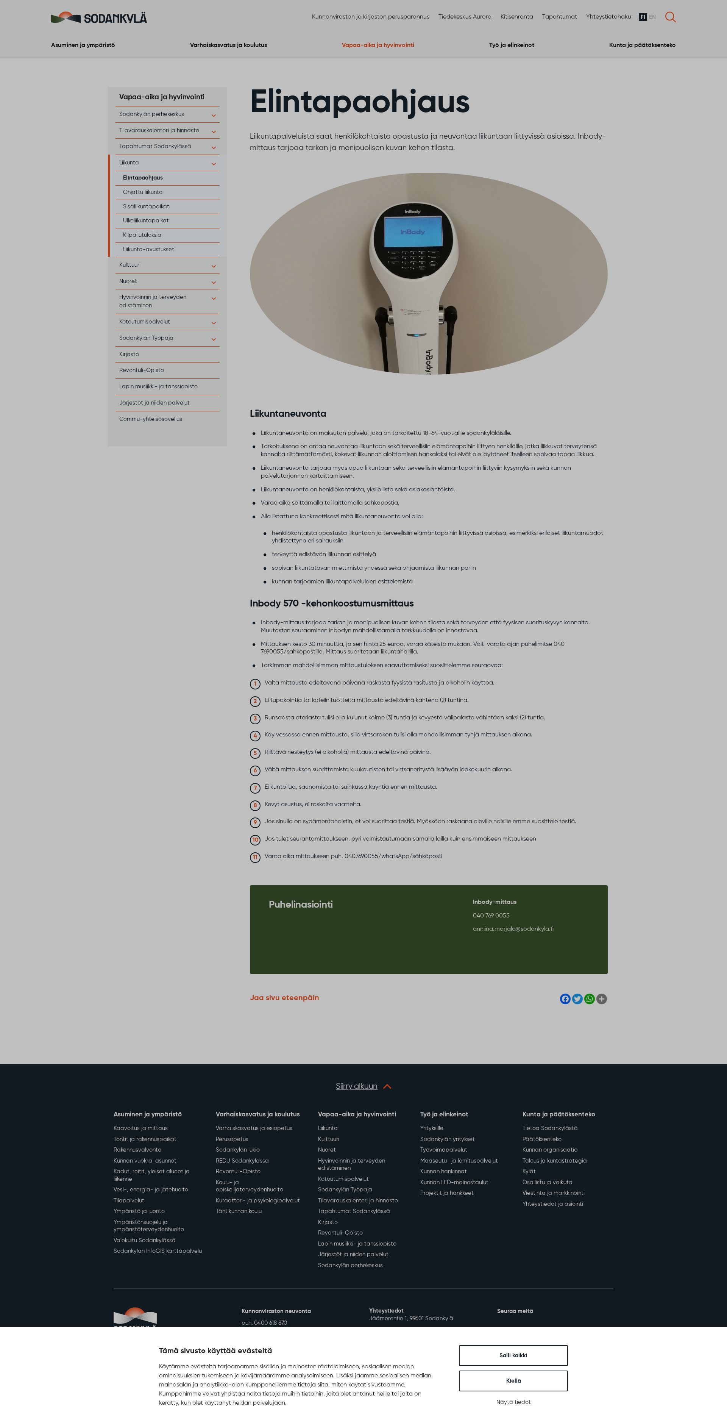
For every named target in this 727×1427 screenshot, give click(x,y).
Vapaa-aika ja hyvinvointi (378, 45)
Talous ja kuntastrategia (555, 1161)
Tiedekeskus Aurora (464, 17)
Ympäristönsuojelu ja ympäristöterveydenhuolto (149, 1226)
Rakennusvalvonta (138, 1150)
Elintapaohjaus (143, 178)
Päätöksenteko (542, 1139)
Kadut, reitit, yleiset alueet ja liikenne (152, 1175)
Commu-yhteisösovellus (150, 419)
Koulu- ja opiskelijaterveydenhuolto (249, 1186)
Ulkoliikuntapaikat (146, 221)
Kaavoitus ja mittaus (141, 1128)
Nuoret (128, 281)
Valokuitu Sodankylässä (145, 1240)
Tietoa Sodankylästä (550, 1128)
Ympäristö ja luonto (139, 1211)
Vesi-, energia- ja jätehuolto (151, 1190)
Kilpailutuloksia (142, 235)
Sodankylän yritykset (447, 1139)
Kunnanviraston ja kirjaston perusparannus (370, 17)
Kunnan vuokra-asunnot (145, 1161)
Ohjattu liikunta (143, 192)
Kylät (529, 1171)
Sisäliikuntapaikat (146, 206)
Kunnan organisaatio (550, 1150)
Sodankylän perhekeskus (151, 114)
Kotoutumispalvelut (144, 322)
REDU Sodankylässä (242, 1161)
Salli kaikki (513, 1355)
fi (643, 17)
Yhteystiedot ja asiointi (553, 1204)
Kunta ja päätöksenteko (642, 45)
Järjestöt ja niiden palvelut (154, 403)
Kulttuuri (129, 265)
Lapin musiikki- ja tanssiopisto (158, 386)
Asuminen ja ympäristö (83, 45)
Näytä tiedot (513, 1402)
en (652, 17)
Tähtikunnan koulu (239, 1211)
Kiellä (513, 1381)
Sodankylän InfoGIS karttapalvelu (158, 1251)
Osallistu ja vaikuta (548, 1182)
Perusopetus (232, 1139)
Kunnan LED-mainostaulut (454, 1182)
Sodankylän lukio (238, 1150)
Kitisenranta (517, 17)
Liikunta (129, 163)
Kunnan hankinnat (443, 1171)
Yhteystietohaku (608, 17)
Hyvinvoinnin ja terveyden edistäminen (351, 1164)
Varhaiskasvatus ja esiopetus (254, 1128)
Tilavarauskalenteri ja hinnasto (159, 130)
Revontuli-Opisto (141, 370)
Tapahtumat (559, 17)
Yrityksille (431, 1128)
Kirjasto (129, 354)
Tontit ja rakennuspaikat (145, 1139)
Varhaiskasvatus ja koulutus (228, 45)
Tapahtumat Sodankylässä (155, 146)
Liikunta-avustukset (148, 249)
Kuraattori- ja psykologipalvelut (258, 1200)
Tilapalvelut (129, 1200)
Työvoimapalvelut (443, 1150)
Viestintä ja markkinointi (554, 1193)
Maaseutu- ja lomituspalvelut (459, 1161)
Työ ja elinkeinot (511, 45)
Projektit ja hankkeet (447, 1193)
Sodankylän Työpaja (146, 338)
